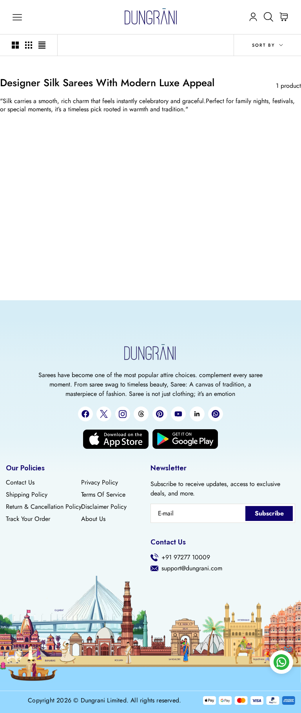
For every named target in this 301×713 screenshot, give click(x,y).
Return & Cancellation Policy (44, 507)
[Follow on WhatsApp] (215, 414)
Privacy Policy (99, 482)
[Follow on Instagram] (123, 414)
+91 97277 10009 (185, 557)
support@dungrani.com (191, 568)
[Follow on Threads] (141, 414)
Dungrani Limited (104, 700)
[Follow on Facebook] (85, 414)
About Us (93, 519)
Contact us (20, 482)
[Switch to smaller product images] (28, 45)
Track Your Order (28, 519)
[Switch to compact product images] (41, 45)
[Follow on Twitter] (104, 414)
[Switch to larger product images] (15, 45)
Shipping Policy (26, 495)
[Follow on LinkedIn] (197, 414)
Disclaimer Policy (104, 507)
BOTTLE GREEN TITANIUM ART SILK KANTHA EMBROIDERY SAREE (49, 271)
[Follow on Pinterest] (160, 414)
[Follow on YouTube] (178, 414)
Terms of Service (103, 495)
